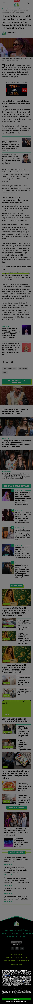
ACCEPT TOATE (16, 999)
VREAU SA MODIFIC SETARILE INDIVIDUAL (16, 1001)
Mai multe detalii (7, 975)
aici (23, 981)
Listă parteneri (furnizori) (5, 996)
